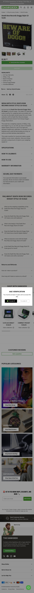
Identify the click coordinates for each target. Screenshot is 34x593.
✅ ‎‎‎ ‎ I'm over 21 (11, 301)
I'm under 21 (23, 301)
